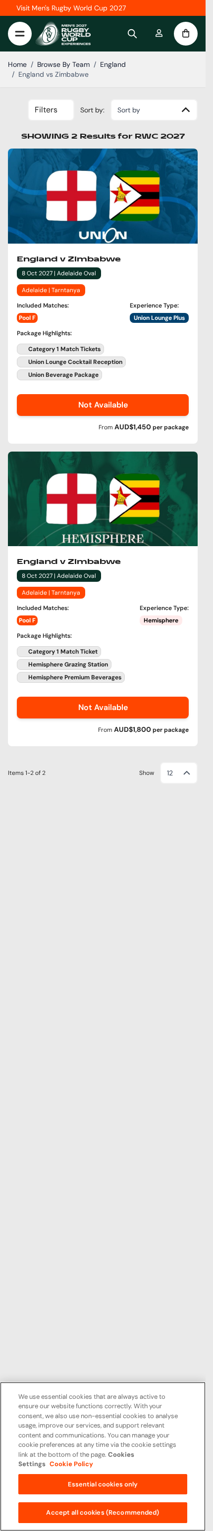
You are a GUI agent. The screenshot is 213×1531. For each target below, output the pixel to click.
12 (170, 772)
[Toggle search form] (132, 34)
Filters (46, 109)
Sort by (128, 109)
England (113, 64)
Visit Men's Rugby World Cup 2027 (71, 7)
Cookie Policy (71, 1464)
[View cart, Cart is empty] (186, 34)
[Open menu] (20, 34)
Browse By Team (63, 64)
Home (17, 64)
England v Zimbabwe (69, 259)
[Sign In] (159, 34)
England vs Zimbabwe (53, 74)
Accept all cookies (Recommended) (102, 1512)
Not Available (103, 405)
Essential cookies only (103, 1484)
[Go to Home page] (63, 34)
